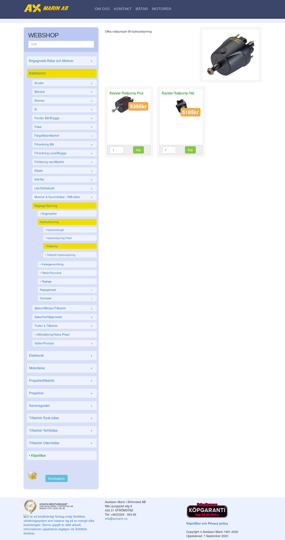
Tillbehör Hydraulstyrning (61, 255)
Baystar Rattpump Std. (178, 93)
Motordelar (60, 367)
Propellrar (60, 393)
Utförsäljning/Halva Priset (52, 334)
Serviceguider (60, 405)
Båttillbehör (60, 73)
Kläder (63, 170)
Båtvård (63, 92)
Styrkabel (66, 298)
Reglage (47, 281)
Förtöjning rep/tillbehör (63, 162)
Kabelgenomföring (52, 264)
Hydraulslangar (55, 229)
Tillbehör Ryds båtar (60, 417)
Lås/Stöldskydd (63, 188)
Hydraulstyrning (66, 222)
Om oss (102, 9)
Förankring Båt (63, 144)
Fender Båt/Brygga (63, 118)
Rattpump (52, 246)
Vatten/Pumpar (63, 343)
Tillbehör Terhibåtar (60, 430)
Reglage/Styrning (63, 206)
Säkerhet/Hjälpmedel (63, 317)
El (63, 109)
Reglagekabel (66, 290)
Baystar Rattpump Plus (127, 93)
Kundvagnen (56, 478)
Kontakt (122, 9)
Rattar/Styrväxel (51, 273)
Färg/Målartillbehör (63, 135)
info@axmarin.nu (116, 518)
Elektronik (60, 355)
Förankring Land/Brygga (63, 153)
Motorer (161, 9)
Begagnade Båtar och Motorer (60, 60)
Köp (138, 150)
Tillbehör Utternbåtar (60, 442)
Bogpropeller (49, 213)
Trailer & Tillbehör (63, 326)
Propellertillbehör (60, 380)
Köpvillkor (38, 455)
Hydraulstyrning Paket (59, 238)
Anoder (63, 83)
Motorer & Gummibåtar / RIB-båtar (63, 197)
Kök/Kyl (63, 179)
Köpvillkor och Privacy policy (207, 523)
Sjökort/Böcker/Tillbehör (63, 308)
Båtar (142, 9)
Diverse (63, 100)
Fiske (63, 127)
